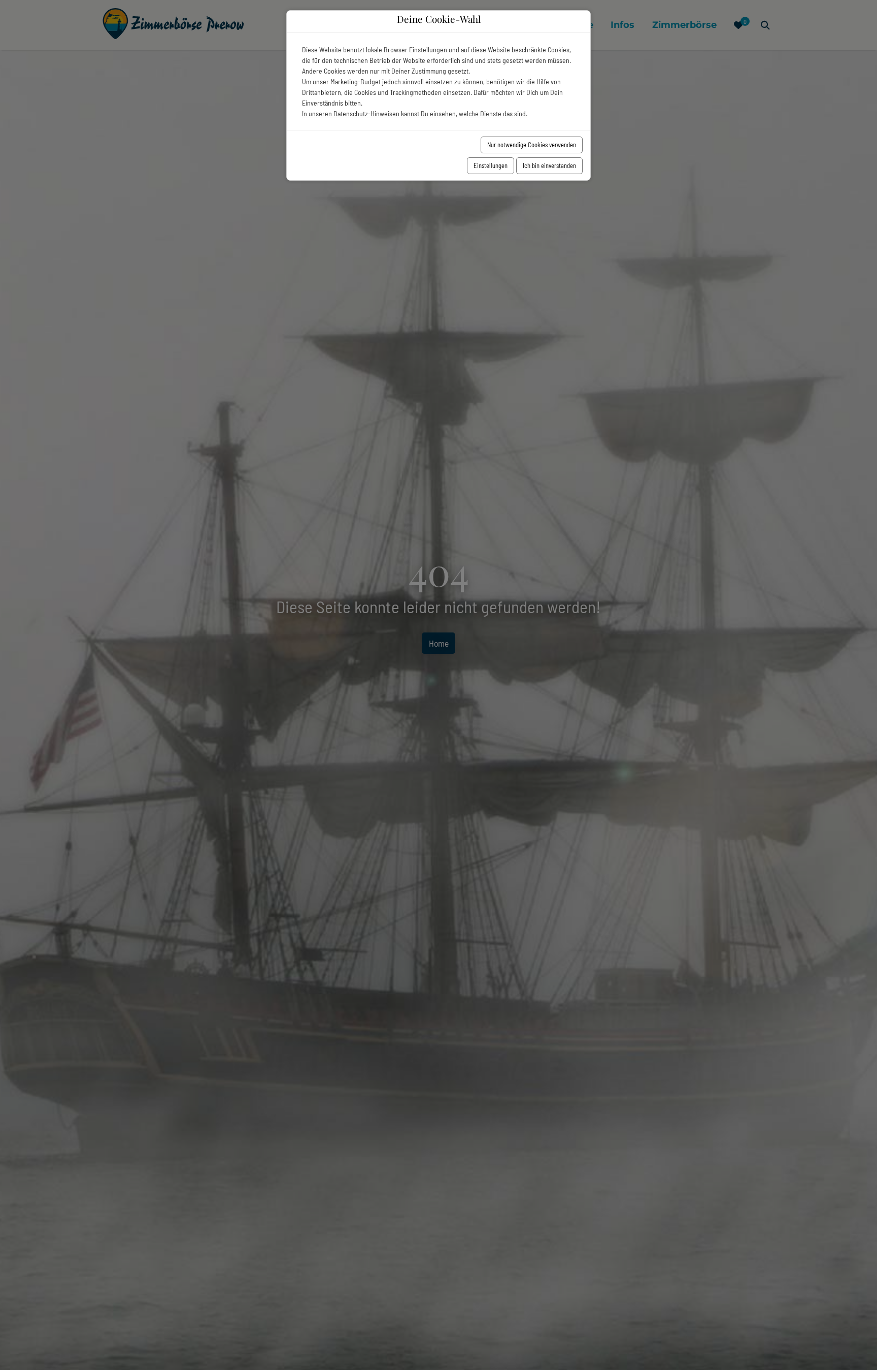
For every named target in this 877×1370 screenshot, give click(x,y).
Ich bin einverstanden (549, 165)
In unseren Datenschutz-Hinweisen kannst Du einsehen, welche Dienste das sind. (414, 113)
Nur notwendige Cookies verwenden (531, 145)
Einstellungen (491, 165)
